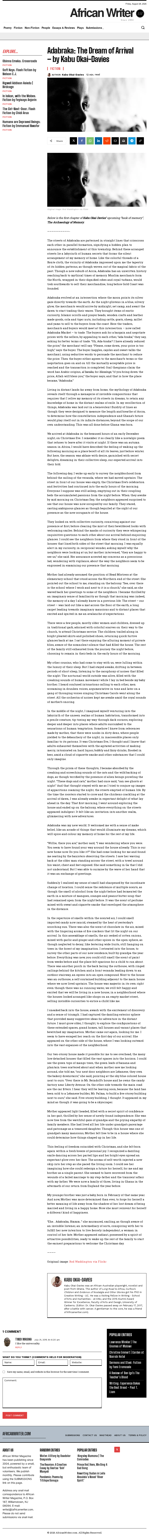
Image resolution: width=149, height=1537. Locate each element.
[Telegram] (132, 140)
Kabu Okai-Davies (73, 74)
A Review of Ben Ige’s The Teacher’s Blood (124, 1375)
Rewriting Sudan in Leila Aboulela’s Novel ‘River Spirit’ (91, 1476)
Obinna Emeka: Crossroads (20, 61)
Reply (18, 1347)
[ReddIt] (106, 140)
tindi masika (23, 1339)
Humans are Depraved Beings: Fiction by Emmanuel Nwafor (22, 124)
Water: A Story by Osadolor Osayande (55, 1457)
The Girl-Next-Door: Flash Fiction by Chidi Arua (19, 111)
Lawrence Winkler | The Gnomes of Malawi (122, 1344)
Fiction (7, 65)
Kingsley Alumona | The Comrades (90, 1457)
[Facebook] (81, 140)
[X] (73, 140)
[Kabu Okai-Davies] (49, 75)
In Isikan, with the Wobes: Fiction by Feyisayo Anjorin (20, 98)
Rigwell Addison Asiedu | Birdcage (18, 85)
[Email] (115, 140)
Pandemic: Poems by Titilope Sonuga (51, 1478)
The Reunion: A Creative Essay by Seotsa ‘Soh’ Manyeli (53, 1468)
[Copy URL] (140, 140)
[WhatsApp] (90, 140)
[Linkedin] (98, 140)
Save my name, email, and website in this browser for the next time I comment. (48, 1371)
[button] (142, 27)
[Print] (123, 140)
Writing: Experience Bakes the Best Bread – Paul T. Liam (124, 1387)
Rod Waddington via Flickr (87, 1261)
